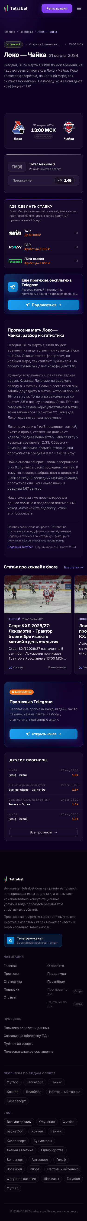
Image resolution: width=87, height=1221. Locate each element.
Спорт (34, 1169)
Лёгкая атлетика (20, 1150)
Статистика (13, 981)
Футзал (12, 1188)
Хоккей (12, 1092)
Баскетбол (34, 1082)
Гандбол (73, 1179)
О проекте (55, 966)
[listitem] (43, 233)
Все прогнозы (41, 832)
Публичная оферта (18, 1043)
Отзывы (10, 997)
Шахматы (51, 1179)
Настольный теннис (64, 1092)
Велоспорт (15, 1159)
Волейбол (33, 1092)
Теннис (56, 1082)
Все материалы (19, 1122)
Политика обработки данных (26, 1028)
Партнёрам (56, 981)
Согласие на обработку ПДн (26, 1036)
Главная (9, 31)
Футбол (13, 1082)
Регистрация (56, 8)
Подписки (11, 989)
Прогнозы (26, 31)
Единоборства (52, 1150)
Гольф (61, 1159)
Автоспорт (40, 1159)
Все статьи (71, 567)
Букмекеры (43, 1141)
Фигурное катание (21, 1179)
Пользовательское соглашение (28, 1051)
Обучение (47, 1122)
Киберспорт (16, 1101)
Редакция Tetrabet (20, 547)
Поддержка (56, 973)
